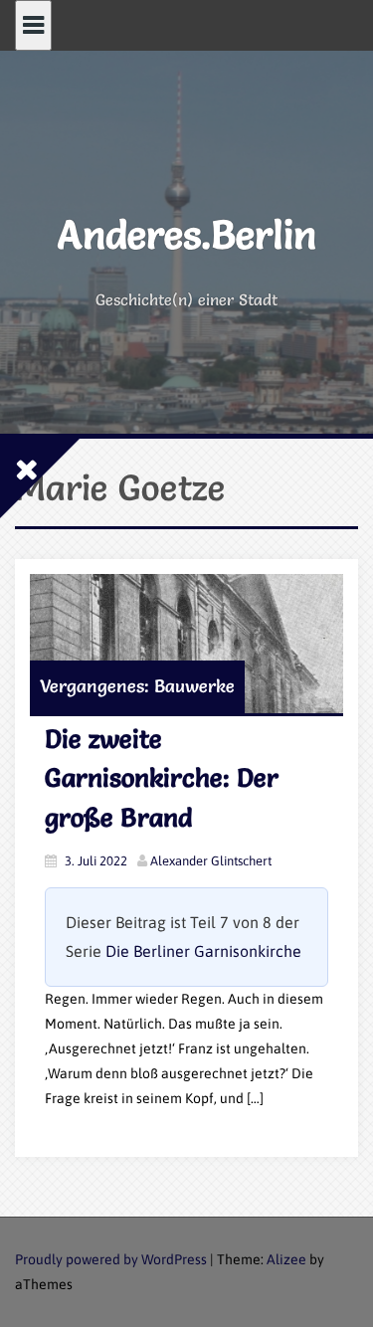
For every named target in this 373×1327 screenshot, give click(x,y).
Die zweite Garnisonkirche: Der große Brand (162, 778)
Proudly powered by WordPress (111, 1259)
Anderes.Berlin (187, 234)
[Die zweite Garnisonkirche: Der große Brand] (186, 643)
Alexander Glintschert (211, 860)
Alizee (286, 1259)
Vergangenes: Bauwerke (137, 685)
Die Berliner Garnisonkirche (203, 951)
